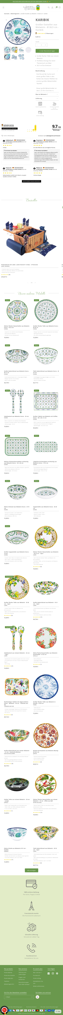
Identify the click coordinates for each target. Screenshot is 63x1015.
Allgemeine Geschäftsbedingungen (13, 1007)
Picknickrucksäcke (9, 975)
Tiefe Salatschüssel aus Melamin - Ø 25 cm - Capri (45, 849)
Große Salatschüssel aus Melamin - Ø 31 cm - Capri (45, 603)
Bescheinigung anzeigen (9, 128)
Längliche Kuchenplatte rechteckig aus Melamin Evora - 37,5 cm (45, 462)
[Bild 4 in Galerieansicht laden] (28, 50)
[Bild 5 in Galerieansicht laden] (7, 57)
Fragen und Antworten (22, 978)
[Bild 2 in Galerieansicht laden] (14, 50)
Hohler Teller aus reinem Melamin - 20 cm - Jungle (17, 800)
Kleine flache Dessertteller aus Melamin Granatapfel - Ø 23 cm (45, 653)
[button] (3, 7)
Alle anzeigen (31, 870)
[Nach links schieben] (28, 283)
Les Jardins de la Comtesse (28, 1013)
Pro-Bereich (36, 975)
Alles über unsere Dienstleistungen (49, 1007)
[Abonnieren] (32, 997)
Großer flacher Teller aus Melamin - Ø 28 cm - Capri (16, 603)
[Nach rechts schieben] (35, 283)
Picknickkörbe (8, 972)
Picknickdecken (8, 978)
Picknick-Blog (37, 978)
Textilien (6, 981)
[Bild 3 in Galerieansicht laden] (21, 50)
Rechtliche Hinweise (31, 1007)
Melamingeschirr (9, 984)
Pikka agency (42, 1013)
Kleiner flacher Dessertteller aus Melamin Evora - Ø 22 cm (16, 326)
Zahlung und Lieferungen (22, 973)
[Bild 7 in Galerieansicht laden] (21, 57)
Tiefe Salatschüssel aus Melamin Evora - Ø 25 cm (46, 371)
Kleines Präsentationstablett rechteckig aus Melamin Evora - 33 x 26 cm (16, 462)
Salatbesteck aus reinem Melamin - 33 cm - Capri (17, 653)
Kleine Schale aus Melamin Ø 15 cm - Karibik (15, 849)
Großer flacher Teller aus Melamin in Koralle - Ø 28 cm (44, 702)
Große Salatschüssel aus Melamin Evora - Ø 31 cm (16, 371)
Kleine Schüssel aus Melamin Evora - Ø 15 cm (16, 507)
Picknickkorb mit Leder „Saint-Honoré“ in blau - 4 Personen (19, 264)
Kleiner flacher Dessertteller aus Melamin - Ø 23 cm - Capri (45, 552)
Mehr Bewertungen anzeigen (31, 181)
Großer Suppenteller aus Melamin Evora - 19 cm (16, 552)
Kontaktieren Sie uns (38, 982)
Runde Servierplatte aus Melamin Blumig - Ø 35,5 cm (46, 751)
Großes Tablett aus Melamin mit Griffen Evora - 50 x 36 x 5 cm (45, 417)
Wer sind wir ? (37, 972)
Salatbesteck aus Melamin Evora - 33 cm (16, 416)
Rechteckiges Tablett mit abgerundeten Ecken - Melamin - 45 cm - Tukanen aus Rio (16, 703)
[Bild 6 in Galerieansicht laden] (14, 57)
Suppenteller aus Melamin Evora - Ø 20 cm (45, 507)
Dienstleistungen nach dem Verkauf (24, 983)
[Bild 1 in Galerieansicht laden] (7, 50)
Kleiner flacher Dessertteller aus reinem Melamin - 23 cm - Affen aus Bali (45, 800)
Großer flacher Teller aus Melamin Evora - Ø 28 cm (46, 326)
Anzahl (37, 41)
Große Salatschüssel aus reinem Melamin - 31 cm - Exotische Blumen (16, 751)
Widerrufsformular (38, 986)
